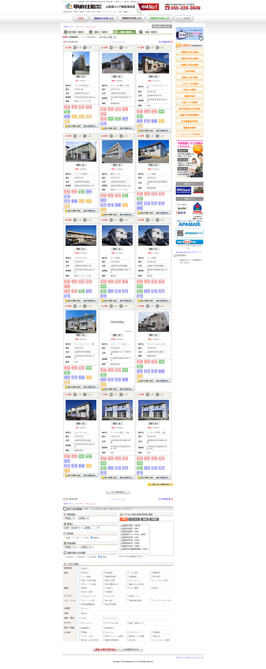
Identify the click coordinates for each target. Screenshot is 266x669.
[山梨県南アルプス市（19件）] (135, 534)
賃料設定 (68, 568)
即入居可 (156, 576)
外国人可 (156, 636)
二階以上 (109, 588)
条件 (66, 573)
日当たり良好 (87, 592)
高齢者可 (156, 573)
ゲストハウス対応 (88, 584)
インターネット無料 (161, 640)
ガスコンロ (110, 596)
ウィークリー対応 (160, 580)
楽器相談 (133, 576)
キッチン (68, 596)
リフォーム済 (87, 636)
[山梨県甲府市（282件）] (135, 525)
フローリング (134, 632)
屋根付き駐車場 (111, 640)
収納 (66, 613)
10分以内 (81, 557)
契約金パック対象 (136, 636)
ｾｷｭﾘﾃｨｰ (68, 623)
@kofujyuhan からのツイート (189, 252)
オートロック (87, 623)
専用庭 (84, 632)
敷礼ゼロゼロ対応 (136, 584)
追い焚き (109, 600)
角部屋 (84, 588)
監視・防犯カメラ (136, 623)
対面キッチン (134, 596)
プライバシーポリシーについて (189, 658)
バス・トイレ (70, 601)
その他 (67, 632)
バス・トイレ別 (87, 600)
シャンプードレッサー (162, 600)
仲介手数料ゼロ (111, 584)
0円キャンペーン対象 (114, 636)
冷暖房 (67, 608)
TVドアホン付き (112, 623)
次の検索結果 (165, 42)
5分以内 (70, 557)
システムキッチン (88, 596)
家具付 (84, 613)
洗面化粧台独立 (135, 600)
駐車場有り (110, 628)
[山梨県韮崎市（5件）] (135, 531)
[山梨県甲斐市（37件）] (135, 540)
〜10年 (86, 538)
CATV (83, 618)
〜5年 (77, 538)
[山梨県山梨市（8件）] (135, 528)
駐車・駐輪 (69, 628)
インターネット (111, 618)
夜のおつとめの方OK (90, 640)
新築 (68, 538)
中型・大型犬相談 (88, 580)
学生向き (85, 573)
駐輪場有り (86, 628)
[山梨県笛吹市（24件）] (135, 543)
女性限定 (109, 573)
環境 (66, 588)
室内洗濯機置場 (87, 604)
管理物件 (156, 632)
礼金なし (85, 568)
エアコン (85, 609)
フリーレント (134, 580)
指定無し (96, 538)
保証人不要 (110, 580)
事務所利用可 (110, 576)
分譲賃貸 (109, 592)
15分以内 (92, 557)
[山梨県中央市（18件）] (135, 546)
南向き (156, 588)
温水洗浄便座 (110, 604)
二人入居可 (133, 573)
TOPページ (68, 27)
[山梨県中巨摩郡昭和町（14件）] (135, 549)
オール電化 (133, 588)
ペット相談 (86, 576)
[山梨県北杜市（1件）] (135, 537)
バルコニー (110, 632)
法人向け (133, 640)
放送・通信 (69, 618)
